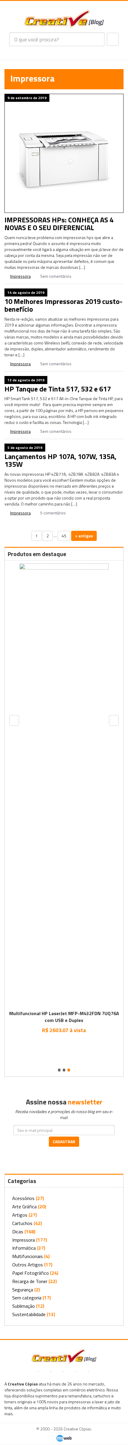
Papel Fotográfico (30, 1273)
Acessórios (23, 1198)
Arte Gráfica (24, 1206)
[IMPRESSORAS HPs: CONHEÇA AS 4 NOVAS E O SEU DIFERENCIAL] (64, 153)
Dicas (17, 1231)
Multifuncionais (27, 1256)
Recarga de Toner (29, 1281)
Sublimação (23, 1306)
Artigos (19, 1214)
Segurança (22, 1289)
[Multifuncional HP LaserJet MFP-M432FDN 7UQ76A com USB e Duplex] (64, 786)
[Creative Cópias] (64, 1356)
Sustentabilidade (29, 1314)
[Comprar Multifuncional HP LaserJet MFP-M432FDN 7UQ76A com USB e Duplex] (64, 1043)
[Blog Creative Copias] (64, 18)
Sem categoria (26, 1297)
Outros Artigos (27, 1264)
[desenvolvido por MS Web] (64, 1438)
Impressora (20, 276)
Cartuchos (22, 1223)
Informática (24, 1247)
